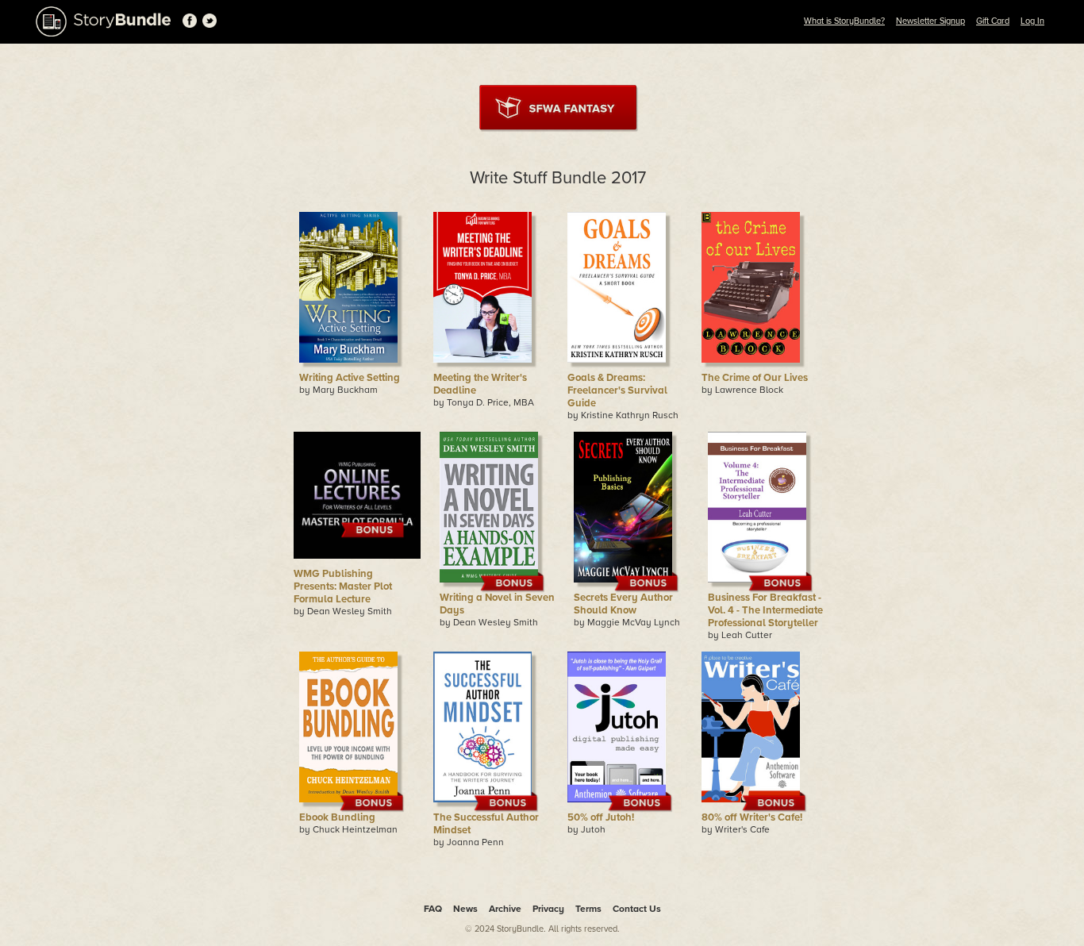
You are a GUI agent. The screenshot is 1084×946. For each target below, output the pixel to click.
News (465, 908)
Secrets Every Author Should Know (623, 604)
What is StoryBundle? (844, 21)
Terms (588, 908)
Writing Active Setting (349, 377)
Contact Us (637, 908)
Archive (505, 908)
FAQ (433, 908)
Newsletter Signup (930, 21)
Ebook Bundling (337, 817)
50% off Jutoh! (600, 817)
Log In (1032, 21)
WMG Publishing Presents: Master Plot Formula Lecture (343, 586)
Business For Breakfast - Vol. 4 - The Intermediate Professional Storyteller (765, 610)
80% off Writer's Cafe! (752, 817)
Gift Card (992, 21)
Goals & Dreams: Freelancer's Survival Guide (617, 390)
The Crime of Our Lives (755, 377)
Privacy (548, 908)
